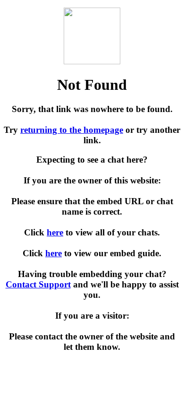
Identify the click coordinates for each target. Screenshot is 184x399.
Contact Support (38, 284)
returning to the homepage (71, 130)
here (55, 232)
